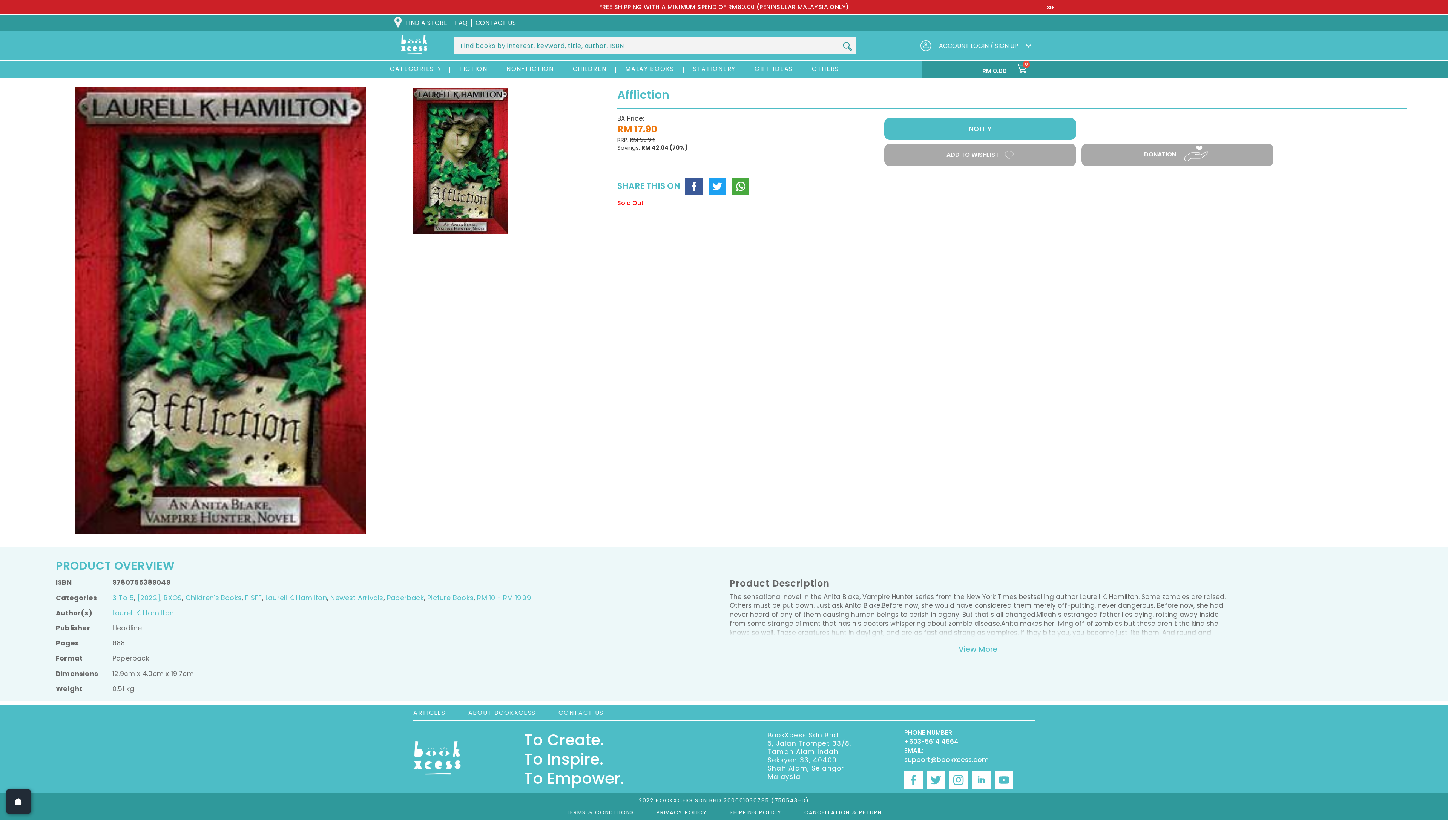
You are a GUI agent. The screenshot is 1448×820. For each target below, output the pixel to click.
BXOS (173, 597)
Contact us (496, 22)
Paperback (405, 597)
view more (978, 649)
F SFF (253, 597)
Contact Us (581, 712)
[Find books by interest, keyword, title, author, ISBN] (847, 46)
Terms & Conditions (600, 812)
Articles (429, 712)
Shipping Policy (756, 812)
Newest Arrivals (356, 597)
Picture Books (450, 597)
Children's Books (214, 597)
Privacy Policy (682, 812)
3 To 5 (123, 597)
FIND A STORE (426, 22)
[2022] (149, 597)
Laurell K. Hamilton (296, 597)
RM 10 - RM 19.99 (504, 597)
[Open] (18, 801)
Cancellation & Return (843, 812)
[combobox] (655, 45)
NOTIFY (980, 128)
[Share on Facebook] (694, 186)
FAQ (461, 22)
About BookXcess (502, 712)
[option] (724, 7)
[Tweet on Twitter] (717, 186)
